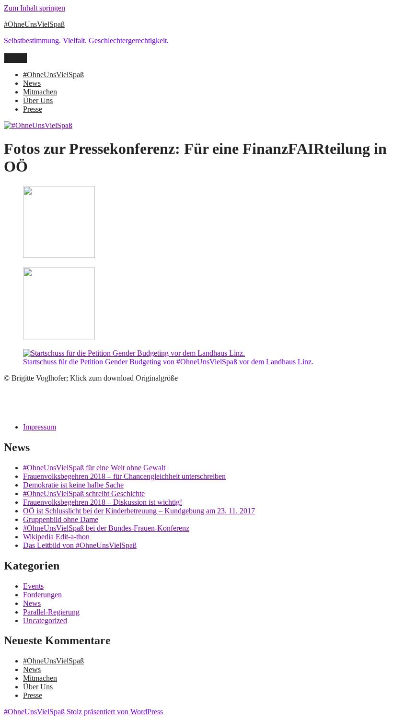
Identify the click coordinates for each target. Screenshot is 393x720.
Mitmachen (40, 92)
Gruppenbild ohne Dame (60, 519)
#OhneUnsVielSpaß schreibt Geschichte (84, 493)
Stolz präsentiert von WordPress (115, 712)
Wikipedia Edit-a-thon (56, 537)
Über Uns (38, 100)
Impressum (39, 427)
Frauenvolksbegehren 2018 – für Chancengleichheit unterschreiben (124, 476)
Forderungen (42, 595)
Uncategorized (45, 620)
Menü (15, 57)
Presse (32, 109)
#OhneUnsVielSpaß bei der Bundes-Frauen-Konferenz (106, 528)
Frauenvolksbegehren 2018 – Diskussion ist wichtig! (102, 502)
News (32, 83)
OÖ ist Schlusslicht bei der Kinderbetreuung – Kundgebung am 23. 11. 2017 (139, 511)
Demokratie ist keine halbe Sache (73, 485)
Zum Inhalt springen (34, 8)
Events (33, 586)
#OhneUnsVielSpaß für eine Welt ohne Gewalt (94, 468)
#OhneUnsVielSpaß (34, 24)
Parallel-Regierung (51, 612)
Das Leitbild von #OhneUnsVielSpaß (80, 545)
